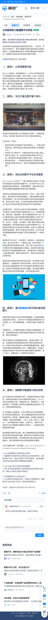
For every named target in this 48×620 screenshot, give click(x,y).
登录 (39, 535)
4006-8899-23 (20, 2)
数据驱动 (24, 308)
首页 (12, 17)
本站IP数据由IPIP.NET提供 (24, 616)
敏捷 (4, 59)
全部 (5, 25)
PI (33, 212)
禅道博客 (19, 17)
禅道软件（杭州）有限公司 (28, 613)
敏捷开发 (28, 17)
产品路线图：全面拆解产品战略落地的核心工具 (23, 583)
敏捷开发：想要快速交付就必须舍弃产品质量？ (23, 552)
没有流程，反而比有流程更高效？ (17, 598)
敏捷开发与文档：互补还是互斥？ (17, 567)
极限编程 (38, 25)
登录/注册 (35, 8)
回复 (41, 506)
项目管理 (26, 25)
